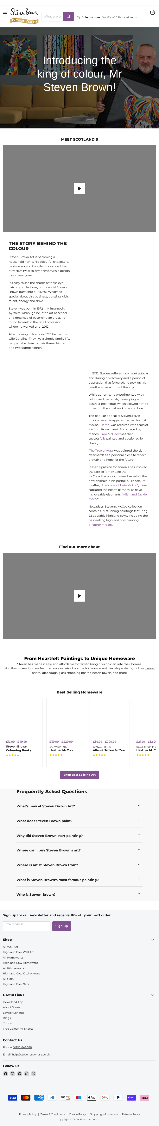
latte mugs (49, 673)
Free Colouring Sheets (18, 1028)
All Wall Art (10, 947)
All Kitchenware (13, 968)
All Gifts (8, 979)
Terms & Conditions (53, 1114)
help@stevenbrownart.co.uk (31, 1054)
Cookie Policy (77, 1114)
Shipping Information (104, 1114)
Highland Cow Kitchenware (21, 973)
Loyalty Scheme (13, 1012)
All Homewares (13, 957)
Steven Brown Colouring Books (18, 748)
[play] (79, 188)
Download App (13, 1002)
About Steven (12, 1007)
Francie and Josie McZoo (119, 485)
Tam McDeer (109, 434)
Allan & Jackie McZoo (109, 750)
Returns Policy (131, 1114)
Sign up (61, 926)
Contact (8, 1023)
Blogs (7, 1018)
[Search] (68, 16)
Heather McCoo (100, 525)
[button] (12, 755)
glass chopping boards (75, 673)
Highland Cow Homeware (20, 963)
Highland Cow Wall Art (18, 952)
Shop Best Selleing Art (80, 774)
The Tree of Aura (101, 450)
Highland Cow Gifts (16, 984)
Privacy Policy (27, 1114)
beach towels (101, 673)
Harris (104, 425)
